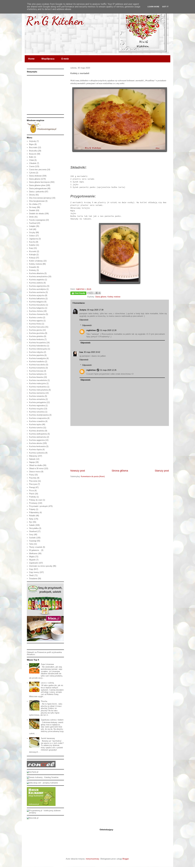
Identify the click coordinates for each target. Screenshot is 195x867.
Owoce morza (35, 472)
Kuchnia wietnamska (37, 437)
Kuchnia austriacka (37, 292)
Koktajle (32, 254)
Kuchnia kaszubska (37, 365)
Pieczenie (33, 481)
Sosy (31, 534)
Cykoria (32, 173)
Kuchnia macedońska (38, 380)
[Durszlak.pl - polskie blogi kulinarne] (32, 818)
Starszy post (162, 470)
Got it (165, 7)
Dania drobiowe (35, 176)
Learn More (153, 7)
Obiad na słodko (36, 465)
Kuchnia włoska (35, 443)
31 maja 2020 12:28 (108, 330)
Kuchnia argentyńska (38, 286)
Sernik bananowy (48, 738)
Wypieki (32, 560)
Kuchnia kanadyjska (37, 358)
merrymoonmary (92, 859)
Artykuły (32, 141)
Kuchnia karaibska (36, 361)
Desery (32, 195)
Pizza (31, 490)
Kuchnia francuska (37, 327)
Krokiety (32, 270)
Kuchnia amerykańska (38, 276)
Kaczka (32, 242)
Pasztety (33, 478)
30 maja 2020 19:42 (92, 352)
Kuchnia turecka (36, 428)
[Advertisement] (119, 447)
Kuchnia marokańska (38, 387)
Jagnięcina (33, 239)
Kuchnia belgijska (36, 302)
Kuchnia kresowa (36, 371)
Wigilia (32, 557)
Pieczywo (33, 484)
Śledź (31, 575)
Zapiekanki (33, 563)
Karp (31, 248)
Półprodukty (34, 512)
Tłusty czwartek (35, 547)
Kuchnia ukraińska (36, 431)
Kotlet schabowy (36, 261)
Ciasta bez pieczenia (37, 169)
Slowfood (33, 531)
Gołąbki (32, 226)
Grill (30, 229)
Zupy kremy (34, 572)
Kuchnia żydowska (37, 453)
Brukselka (33, 151)
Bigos (31, 144)
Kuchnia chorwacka (37, 314)
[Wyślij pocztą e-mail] (88, 293)
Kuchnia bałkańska (37, 298)
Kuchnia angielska (36, 280)
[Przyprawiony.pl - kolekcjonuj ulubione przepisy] (45, 813)
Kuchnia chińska (36, 311)
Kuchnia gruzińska (36, 333)
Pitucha (44, 701)
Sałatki (32, 525)
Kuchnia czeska (35, 317)
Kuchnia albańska (36, 273)
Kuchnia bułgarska (36, 308)
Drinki (31, 217)
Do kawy (32, 207)
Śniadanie (33, 578)
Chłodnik (32, 163)
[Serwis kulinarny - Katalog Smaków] (42, 777)
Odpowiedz (84, 320)
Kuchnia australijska (37, 289)
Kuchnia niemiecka (37, 393)
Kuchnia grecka (35, 330)
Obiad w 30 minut (36, 468)
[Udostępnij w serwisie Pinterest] (99, 293)
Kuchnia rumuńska (37, 412)
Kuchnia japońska (36, 355)
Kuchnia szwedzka (37, 421)
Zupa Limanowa (47, 664)
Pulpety (32, 509)
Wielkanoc (33, 553)
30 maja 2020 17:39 (95, 310)
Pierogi (32, 487)
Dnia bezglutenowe (37, 201)
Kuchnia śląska (35, 449)
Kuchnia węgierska (37, 440)
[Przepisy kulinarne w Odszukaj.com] (42, 783)
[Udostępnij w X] (94, 293)
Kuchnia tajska (35, 424)
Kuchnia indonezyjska (38, 349)
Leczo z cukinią (47, 683)
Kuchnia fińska (35, 324)
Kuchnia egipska (36, 321)
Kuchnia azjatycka (36, 295)
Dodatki (32, 210)
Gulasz (32, 236)
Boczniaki (33, 147)
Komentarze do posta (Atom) (93, 476)
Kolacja (32, 258)
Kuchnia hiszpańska (37, 343)
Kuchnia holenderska (37, 346)
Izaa (81, 352)
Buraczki (32, 154)
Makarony (33, 456)
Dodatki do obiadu (36, 213)
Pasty (31, 475)
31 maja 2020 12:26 (108, 370)
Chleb (31, 160)
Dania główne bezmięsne (39, 182)
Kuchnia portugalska (37, 402)
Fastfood (32, 223)
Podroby (32, 497)
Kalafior (32, 245)
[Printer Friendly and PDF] (78, 294)
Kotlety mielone (113, 297)
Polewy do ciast (35, 500)
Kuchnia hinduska (36, 339)
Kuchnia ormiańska (37, 399)
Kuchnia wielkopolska (38, 434)
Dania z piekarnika (36, 192)
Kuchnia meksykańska (38, 390)
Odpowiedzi (87, 325)
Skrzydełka (33, 528)
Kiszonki (32, 251)
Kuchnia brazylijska (37, 305)
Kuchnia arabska (36, 283)
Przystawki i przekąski (38, 506)
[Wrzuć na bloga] (91, 293)
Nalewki (32, 459)
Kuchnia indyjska (36, 352)
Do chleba (33, 204)
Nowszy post (77, 470)
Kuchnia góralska (36, 336)
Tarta (31, 544)
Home (31, 59)
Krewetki (32, 267)
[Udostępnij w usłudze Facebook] (96, 293)
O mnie (65, 59)
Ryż (30, 522)
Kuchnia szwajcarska (38, 418)
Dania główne (100, 297)
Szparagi (32, 541)
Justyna (82, 310)
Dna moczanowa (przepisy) (40, 198)
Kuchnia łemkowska (37, 446)
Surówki (32, 538)
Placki (31, 494)
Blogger (125, 859)
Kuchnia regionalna (37, 405)
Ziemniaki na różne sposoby (40, 566)
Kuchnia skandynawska (39, 415)
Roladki (32, 516)
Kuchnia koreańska (37, 368)
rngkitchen (91, 330)
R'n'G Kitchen (55, 20)
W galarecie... (35, 550)
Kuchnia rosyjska (36, 409)
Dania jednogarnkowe (38, 188)
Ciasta (31, 166)
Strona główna (120, 470)
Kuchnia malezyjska (37, 383)
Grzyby (32, 232)
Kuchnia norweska (36, 396)
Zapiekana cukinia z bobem (52, 720)
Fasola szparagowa (37, 220)
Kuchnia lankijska (36, 374)
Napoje (32, 462)
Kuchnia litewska (36, 377)
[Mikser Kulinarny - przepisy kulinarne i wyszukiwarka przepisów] (41, 805)
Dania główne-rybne (37, 185)
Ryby (31, 519)
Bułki (31, 157)
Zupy (31, 569)
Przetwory (33, 503)
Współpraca (47, 59)
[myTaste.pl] (32, 772)
